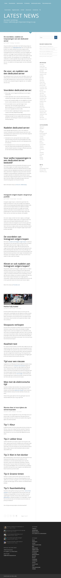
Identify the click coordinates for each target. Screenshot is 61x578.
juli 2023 (41, 90)
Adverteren (34, 541)
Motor (41, 141)
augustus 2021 (43, 101)
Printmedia (34, 559)
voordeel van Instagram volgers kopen (17, 241)
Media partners (35, 532)
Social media (13, 198)
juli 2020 (41, 116)
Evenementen (35, 551)
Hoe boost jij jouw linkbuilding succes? (46, 51)
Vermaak (42, 154)
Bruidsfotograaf (43, 133)
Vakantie (42, 152)
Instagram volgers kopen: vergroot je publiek (18, 196)
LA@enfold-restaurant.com (10, 555)
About (33, 540)
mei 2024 (42, 79)
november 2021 (43, 98)
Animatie (42, 128)
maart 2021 (42, 108)
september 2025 (43, 69)
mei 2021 (42, 104)
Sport (33, 565)
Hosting (12, 43)
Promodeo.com (16, 284)
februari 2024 (43, 83)
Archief (33, 543)
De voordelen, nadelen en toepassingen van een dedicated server (16, 39)
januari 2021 (42, 109)
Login (41, 166)
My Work (34, 556)
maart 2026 (42, 66)
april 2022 (42, 93)
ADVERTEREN (35, 530)
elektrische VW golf (19, 390)
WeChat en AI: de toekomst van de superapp (47, 48)
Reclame (42, 143)
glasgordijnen (7, 497)
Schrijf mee (34, 561)
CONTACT (34, 528)
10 (13, 515)
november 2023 (43, 87)
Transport (42, 149)
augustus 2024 (43, 74)
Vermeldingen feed (44, 168)
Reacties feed (43, 170)
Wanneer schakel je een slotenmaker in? (46, 46)
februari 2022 (43, 95)
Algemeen (42, 127)
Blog (33, 546)
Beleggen (42, 131)
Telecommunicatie (36, 567)
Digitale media (35, 549)
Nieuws (33, 557)
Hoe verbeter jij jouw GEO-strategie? (46, 53)
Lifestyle (41, 138)
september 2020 (43, 114)
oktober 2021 (43, 99)
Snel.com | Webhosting (21, 184)
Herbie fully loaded (11, 306)
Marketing (42, 139)
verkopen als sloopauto (19, 365)
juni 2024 (42, 77)
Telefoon (42, 147)
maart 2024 (42, 82)
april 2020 (42, 117)
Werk (41, 155)
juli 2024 (41, 76)
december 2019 (43, 119)
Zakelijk (41, 159)
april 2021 (42, 106)
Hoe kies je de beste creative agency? (46, 56)
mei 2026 (42, 64)
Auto (14, 308)
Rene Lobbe (14, 576)
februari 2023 (43, 91)
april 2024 (42, 80)
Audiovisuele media (36, 544)
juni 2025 (42, 71)
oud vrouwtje (19, 373)
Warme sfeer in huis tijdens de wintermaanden (15, 408)
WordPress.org (43, 171)
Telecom (41, 146)
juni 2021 (42, 103)
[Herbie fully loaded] (18, 299)
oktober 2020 (43, 112)
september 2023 (43, 88)
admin (18, 43)
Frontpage (34, 553)
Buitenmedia (35, 548)
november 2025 (43, 67)
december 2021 (43, 96)
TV (40, 151)
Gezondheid (42, 135)
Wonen (14, 411)
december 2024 (43, 72)
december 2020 (43, 111)
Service (33, 562)
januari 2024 (42, 85)
